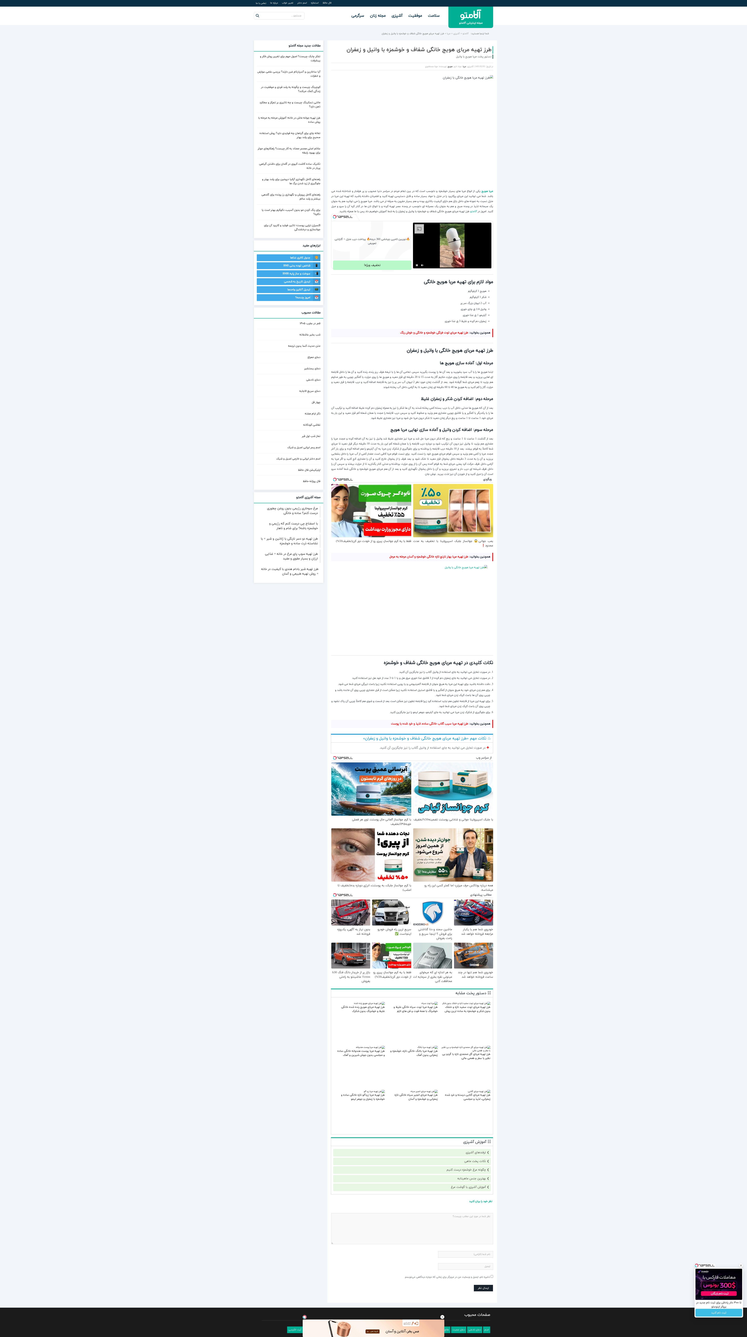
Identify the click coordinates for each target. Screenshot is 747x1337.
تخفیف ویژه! (372, 265)
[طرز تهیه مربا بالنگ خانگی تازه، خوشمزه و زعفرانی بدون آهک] (427, 1047)
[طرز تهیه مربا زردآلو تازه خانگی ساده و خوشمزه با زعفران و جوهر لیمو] (374, 1091)
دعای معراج (314, 357)
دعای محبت (458, 1330)
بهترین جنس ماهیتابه (471, 1179)
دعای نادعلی (313, 380)
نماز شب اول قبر (311, 436)
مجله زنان (378, 15)
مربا (449, 33)
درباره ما (274, 2)
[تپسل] (335, 217)
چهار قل (316, 402)
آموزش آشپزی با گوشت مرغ (468, 1187)
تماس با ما (261, 3)
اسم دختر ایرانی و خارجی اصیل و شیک (298, 459)
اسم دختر (302, 2)
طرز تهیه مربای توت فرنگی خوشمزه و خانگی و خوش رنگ (434, 333)
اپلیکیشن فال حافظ (309, 470)
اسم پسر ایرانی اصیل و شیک (303, 447)
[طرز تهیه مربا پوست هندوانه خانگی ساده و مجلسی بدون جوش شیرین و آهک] (370, 1047)
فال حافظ (327, 2)
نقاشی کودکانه (311, 425)
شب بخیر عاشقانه (310, 335)
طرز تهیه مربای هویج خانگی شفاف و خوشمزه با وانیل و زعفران (419, 50)
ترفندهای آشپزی (476, 1153)
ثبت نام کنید (718, 1313)
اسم (486, 1330)
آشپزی (397, 15)
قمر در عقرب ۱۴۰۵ (310, 323)
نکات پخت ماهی (475, 1161)
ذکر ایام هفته (312, 414)
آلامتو (466, 33)
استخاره (315, 2)
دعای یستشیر (312, 368)
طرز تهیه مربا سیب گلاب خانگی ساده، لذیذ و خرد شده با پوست (429, 724)
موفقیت (415, 15)
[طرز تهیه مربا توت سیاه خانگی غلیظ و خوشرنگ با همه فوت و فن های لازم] (429, 1003)
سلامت (434, 15)
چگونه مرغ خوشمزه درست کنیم (466, 1170)
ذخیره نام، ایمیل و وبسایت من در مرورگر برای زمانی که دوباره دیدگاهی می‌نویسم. (447, 1277)
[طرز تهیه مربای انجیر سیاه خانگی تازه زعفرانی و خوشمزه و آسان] (424, 1091)
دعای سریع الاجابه (309, 391)
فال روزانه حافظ (311, 481)
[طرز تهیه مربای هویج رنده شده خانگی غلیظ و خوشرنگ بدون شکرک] (369, 1003)
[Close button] (442, 1317)
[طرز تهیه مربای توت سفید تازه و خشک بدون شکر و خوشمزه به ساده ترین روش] (466, 1003)
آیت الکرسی (295, 1330)
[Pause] (417, 265)
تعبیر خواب (287, 2)
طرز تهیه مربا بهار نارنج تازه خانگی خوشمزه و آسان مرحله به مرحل (428, 557)
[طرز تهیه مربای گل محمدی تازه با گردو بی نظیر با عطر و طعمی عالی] (465, 1050)
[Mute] (422, 265)
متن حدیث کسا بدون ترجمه (304, 346)
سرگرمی (358, 15)
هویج (450, 66)
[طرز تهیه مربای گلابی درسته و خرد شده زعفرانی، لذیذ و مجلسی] (479, 1091)
